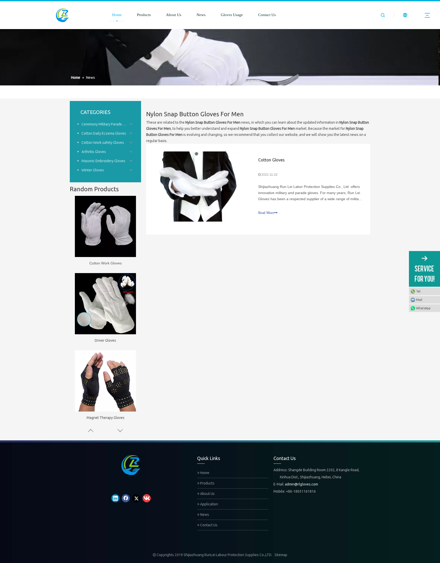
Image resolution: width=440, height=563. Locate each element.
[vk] (147, 498)
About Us (173, 15)
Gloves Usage (232, 15)
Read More (266, 213)
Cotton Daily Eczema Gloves (103, 133)
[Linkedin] (115, 498)
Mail (419, 299)
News (201, 15)
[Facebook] (126, 498)
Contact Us (267, 15)
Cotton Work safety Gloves (102, 142)
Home (117, 15)
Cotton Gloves (271, 160)
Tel (418, 291)
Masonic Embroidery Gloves (103, 161)
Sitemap (280, 555)
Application (208, 504)
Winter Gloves (92, 170)
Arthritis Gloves (93, 152)
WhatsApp (423, 308)
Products (144, 15)
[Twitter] (136, 498)
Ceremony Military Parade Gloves (107, 124)
